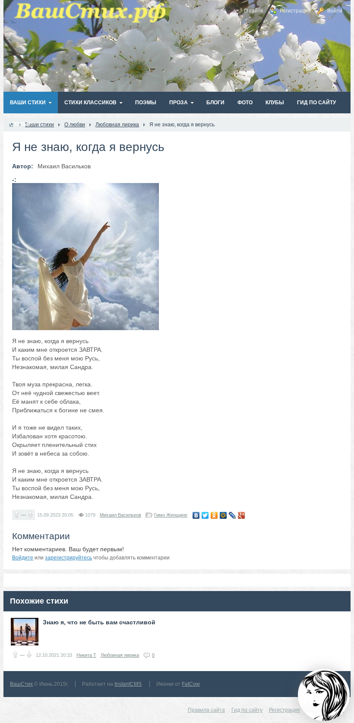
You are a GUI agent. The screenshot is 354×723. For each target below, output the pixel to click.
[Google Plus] (241, 515)
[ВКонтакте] (196, 515)
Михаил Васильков (120, 514)
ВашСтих (21, 684)
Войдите (22, 558)
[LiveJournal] (232, 515)
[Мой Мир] (223, 515)
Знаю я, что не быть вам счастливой (99, 622)
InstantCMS (128, 684)
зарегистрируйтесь (68, 558)
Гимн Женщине (170, 514)
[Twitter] (205, 515)
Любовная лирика (120, 655)
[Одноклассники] (214, 515)
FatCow (191, 684)
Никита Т (86, 655)
